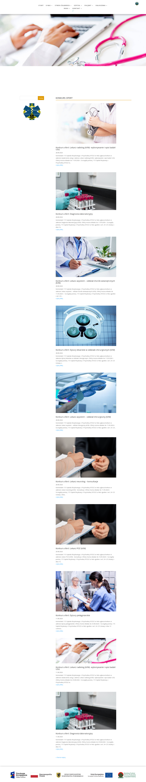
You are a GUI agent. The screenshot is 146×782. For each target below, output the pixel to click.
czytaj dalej (59, 165)
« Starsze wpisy (61, 757)
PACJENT (88, 5)
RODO (66, 8)
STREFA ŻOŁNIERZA (62, 5)
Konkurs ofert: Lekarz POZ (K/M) (71, 548)
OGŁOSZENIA (100, 5)
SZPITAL (77, 5)
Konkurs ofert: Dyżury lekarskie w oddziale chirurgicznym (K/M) (85, 350)
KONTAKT (76, 8)
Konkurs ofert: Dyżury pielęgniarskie (73, 615)
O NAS (48, 5)
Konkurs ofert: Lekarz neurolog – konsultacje (77, 481)
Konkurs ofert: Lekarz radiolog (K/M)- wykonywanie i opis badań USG (86, 148)
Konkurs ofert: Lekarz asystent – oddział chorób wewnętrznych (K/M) (85, 282)
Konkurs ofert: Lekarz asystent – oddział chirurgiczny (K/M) (83, 417)
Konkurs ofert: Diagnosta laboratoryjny (74, 214)
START (41, 5)
